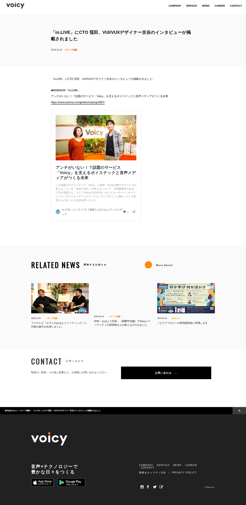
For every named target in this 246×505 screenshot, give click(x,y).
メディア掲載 (70, 50)
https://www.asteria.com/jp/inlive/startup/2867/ (78, 102)
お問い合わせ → (166, 372)
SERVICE (163, 465)
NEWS (177, 465)
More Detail (160, 265)
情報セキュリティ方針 (152, 472)
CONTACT (147, 467)
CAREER (191, 465)
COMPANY (146, 465)
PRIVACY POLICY (184, 472)
